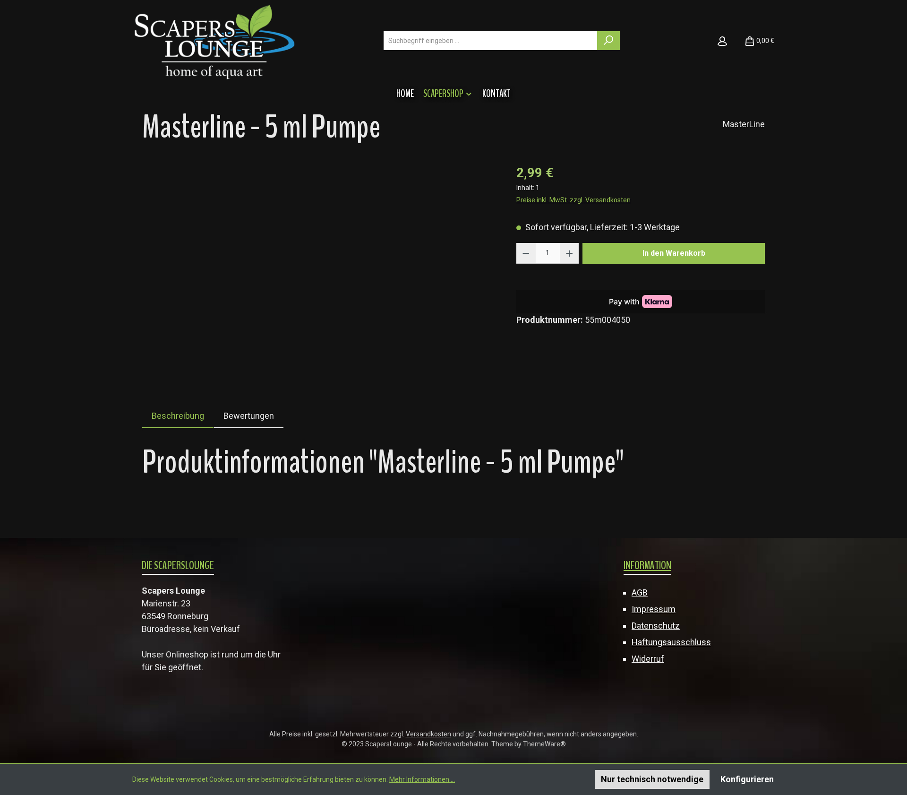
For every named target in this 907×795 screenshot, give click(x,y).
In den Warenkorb (673, 253)
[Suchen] (608, 40)
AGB (640, 592)
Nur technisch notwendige (652, 779)
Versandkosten (428, 734)
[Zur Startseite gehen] (214, 40)
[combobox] (491, 40)
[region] (320, 264)
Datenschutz (656, 626)
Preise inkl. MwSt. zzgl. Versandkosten (573, 200)
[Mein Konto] (722, 41)
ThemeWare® (544, 744)
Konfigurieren (747, 779)
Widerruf (648, 659)
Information (647, 565)
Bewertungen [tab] (248, 416)
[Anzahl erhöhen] (569, 253)
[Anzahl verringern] (526, 253)
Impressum (654, 609)
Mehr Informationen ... (422, 779)
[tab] (178, 415)
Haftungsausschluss (671, 642)
